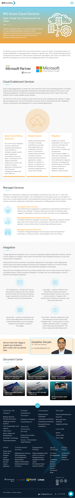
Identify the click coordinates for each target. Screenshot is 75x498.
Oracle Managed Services (6, 460)
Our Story (53, 453)
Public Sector (7, 431)
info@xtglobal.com (46, 494)
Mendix (58, 433)
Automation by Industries (46, 422)
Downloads (53, 470)
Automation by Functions (46, 419)
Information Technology (10, 438)
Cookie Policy (66, 453)
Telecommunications (9, 441)
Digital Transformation (22, 462)
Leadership (53, 460)
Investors (53, 466)
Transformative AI (26, 422)
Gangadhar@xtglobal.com (41, 348)
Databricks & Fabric (62, 424)
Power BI (58, 417)
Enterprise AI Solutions (28, 419)
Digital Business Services (22, 453)
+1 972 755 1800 (61, 494)
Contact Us (65, 460)
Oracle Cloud (7, 451)
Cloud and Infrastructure (63, 414)
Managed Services (38, 457)
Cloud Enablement (20, 457)
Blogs (52, 472)
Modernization (19, 460)
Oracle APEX (60, 435)
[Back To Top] (37, 405)
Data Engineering (20, 455)
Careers (52, 468)
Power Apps (59, 438)
